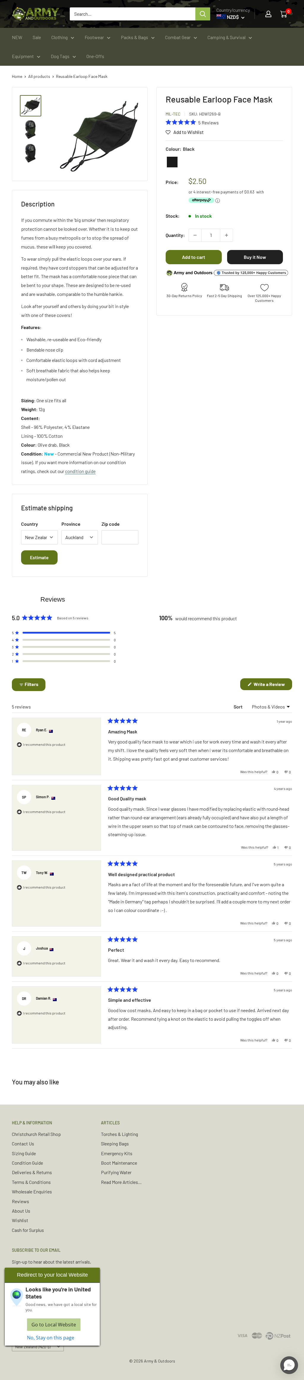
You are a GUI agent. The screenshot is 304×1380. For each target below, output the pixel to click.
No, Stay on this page (50, 1337)
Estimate (39, 557)
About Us (21, 1211)
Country (29, 524)
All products (39, 76)
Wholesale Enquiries (32, 1191)
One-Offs (95, 56)
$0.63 (249, 191)
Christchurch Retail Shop (36, 1134)
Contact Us (23, 1143)
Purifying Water (116, 1172)
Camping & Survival (227, 37)
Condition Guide (27, 1163)
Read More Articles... (121, 1182)
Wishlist (20, 1220)
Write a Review (272, 685)
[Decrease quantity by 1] (195, 235)
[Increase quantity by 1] (226, 235)
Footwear (94, 37)
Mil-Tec (173, 113)
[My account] (268, 14)
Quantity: (175, 235)
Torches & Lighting (119, 1134)
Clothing (59, 37)
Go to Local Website (53, 1324)
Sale (37, 37)
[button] (192, 122)
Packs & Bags (134, 37)
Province (70, 524)
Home (17, 76)
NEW (17, 37)
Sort (238, 706)
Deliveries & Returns (32, 1172)
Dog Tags (60, 56)
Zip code (111, 524)
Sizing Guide (24, 1153)
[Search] (202, 13)
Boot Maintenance (119, 1163)
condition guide (80, 471)
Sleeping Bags (115, 1143)
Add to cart (193, 257)
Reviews (20, 1201)
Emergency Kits (116, 1153)
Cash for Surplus (28, 1230)
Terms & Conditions (31, 1182)
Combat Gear (178, 37)
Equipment (23, 56)
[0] (284, 13)
